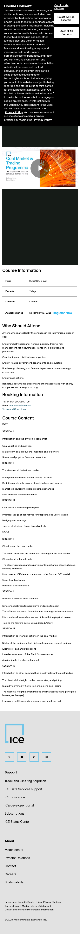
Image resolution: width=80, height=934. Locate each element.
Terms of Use (12, 906)
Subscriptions (14, 814)
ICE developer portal (19, 805)
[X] (9, 757)
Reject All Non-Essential (66, 18)
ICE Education (15, 797)
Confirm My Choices (61, 7)
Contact (10, 866)
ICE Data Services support (23, 789)
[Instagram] (46, 757)
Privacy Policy (14, 112)
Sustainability (14, 882)
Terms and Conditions (14, 409)
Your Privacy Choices (49, 902)
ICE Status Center (17, 822)
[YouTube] (21, 757)
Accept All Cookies (66, 32)
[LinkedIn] (34, 757)
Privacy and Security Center (20, 902)
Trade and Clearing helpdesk (25, 781)
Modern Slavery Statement (36, 906)
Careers (10, 874)
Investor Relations (17, 858)
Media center (14, 850)
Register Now (62, 313)
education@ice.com (20, 405)
